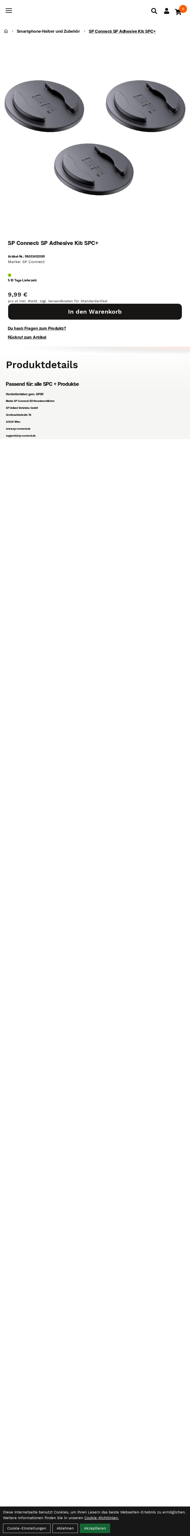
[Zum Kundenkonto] (166, 11)
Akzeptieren (95, 1528)
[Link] (9, 10)
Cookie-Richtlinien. (101, 1518)
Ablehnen (65, 1528)
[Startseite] (6, 31)
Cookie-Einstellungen (26, 1528)
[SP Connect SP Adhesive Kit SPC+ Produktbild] (95, 138)
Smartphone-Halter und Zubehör (48, 31)
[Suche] (154, 11)
